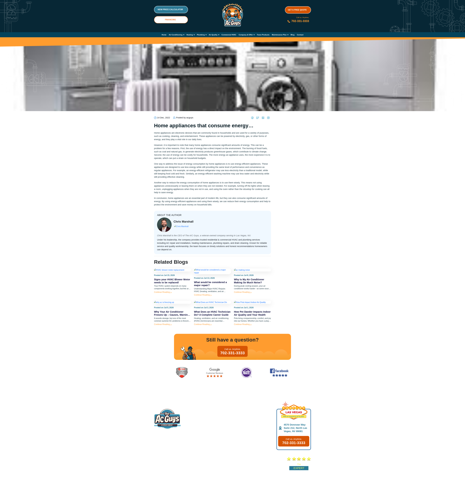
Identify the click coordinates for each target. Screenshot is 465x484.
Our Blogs (173, 463)
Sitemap (275, 479)
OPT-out (265, 479)
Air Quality (213, 35)
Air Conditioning (175, 35)
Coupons (192, 463)
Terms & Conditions (302, 479)
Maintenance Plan (279, 35)
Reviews (226, 463)
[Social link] (172, 479)
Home (164, 35)
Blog (292, 35)
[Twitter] (257, 117)
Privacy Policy (286, 479)
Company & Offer (246, 35)
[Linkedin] (263, 117)
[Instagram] (268, 117)
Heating (189, 35)
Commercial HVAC (228, 35)
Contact (300, 35)
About (157, 463)
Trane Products (263, 35)
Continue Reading (162, 292)
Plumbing (201, 35)
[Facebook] (252, 117)
